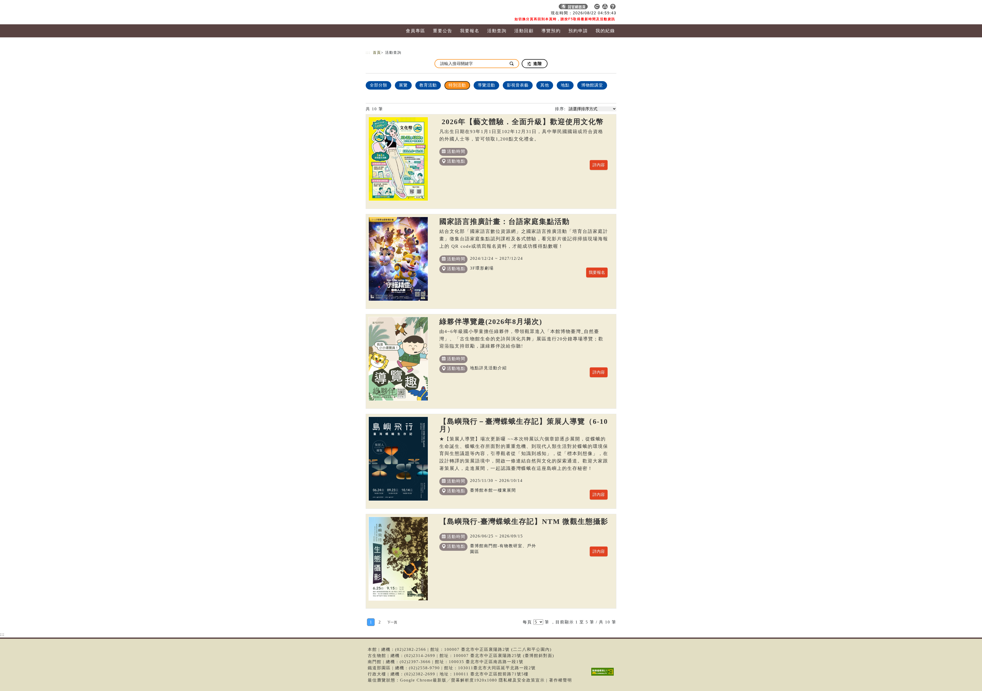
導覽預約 (551, 30)
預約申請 (578, 30)
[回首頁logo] (401, 7)
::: (368, 53)
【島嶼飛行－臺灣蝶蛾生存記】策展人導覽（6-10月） (523, 425)
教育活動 (428, 85)
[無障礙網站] (603, 675)
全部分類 (378, 85)
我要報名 (469, 30)
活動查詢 (497, 30)
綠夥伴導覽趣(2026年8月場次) (490, 322)
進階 (537, 63)
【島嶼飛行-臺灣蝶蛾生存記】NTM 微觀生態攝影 (523, 521)
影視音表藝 (518, 85)
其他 (544, 85)
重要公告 (442, 30)
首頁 (377, 53)
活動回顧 (524, 30)
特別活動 (457, 85)
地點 (565, 85)
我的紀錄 (605, 30)
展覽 (403, 85)
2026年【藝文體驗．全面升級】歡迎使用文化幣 (521, 122)
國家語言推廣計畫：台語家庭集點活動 (504, 221)
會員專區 (415, 30)
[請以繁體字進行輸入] (512, 63)
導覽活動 (486, 85)
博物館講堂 (592, 85)
